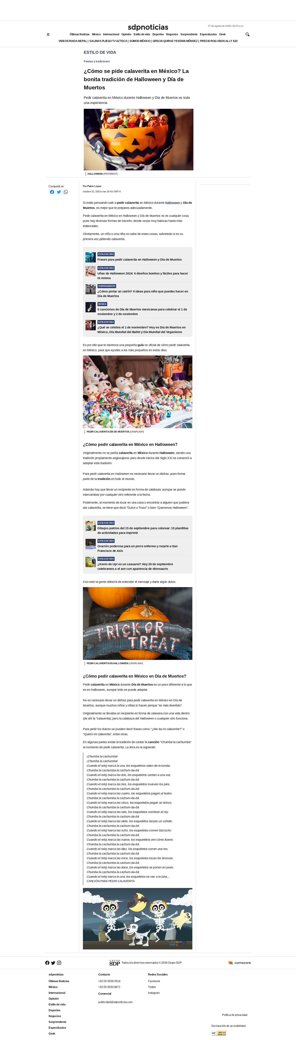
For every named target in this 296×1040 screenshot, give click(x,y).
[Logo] (148, 27)
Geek (222, 34)
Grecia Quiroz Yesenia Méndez (175, 41)
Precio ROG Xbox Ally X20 (219, 41)
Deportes (158, 34)
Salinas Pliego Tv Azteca (108, 41)
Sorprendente (189, 34)
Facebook (154, 981)
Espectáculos (208, 34)
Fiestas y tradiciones (97, 61)
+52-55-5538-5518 (109, 981)
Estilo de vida (142, 34)
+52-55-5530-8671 (109, 987)
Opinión (126, 34)
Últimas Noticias (80, 34)
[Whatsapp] (65, 191)
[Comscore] (240, 962)
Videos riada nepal (73, 41)
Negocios (172, 34)
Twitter (152, 987)
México (96, 34)
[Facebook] (52, 191)
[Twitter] (59, 191)
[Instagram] (59, 963)
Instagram (154, 992)
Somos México (140, 41)
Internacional (111, 34)
